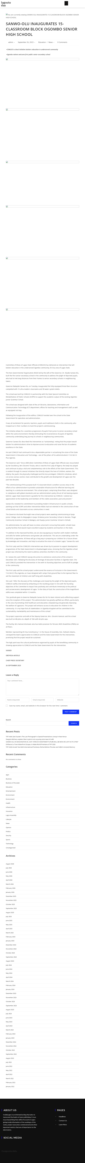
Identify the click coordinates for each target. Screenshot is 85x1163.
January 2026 (10, 892)
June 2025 (9, 920)
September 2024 (11, 957)
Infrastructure (10, 807)
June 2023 (9, 1018)
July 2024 (9, 965)
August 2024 (10, 961)
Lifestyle (8, 819)
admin (10, 42)
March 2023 (10, 1030)
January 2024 (10, 989)
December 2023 (11, 993)
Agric (7, 775)
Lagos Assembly (11, 815)
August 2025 (10, 912)
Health (8, 803)
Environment (10, 795)
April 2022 (9, 1074)
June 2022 (9, 1066)
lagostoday (6, 4)
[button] (66, 3)
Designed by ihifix (9, 1151)
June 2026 (9, 872)
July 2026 (9, 868)
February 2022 (10, 1082)
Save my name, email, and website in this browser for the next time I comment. (38, 706)
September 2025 (11, 908)
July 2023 (9, 1014)
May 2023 (9, 1022)
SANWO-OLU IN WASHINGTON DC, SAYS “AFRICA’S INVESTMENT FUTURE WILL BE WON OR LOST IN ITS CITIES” (42, 742)
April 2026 (9, 880)
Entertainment (10, 791)
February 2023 (10, 1034)
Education (42, 42)
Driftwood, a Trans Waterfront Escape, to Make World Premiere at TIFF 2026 (30, 744)
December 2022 (11, 1042)
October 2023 (10, 1001)
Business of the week (13, 783)
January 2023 (10, 1038)
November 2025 (11, 900)
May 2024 (9, 973)
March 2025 (10, 933)
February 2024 (10, 985)
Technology (10, 844)
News (50, 42)
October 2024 (10, 953)
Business (9, 779)
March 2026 (10, 884)
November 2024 (11, 949)
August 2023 (10, 1010)
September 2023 (11, 1006)
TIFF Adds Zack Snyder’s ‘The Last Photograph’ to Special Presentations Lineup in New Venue (36, 737)
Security (8, 835)
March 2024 (10, 981)
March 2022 (10, 1078)
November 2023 (11, 997)
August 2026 (10, 864)
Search (8, 720)
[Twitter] (4, 1144)
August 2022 (10, 1058)
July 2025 (9, 916)
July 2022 (9, 1062)
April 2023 (9, 1026)
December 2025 (11, 896)
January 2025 (10, 941)
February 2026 (10, 888)
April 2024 (9, 977)
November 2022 (11, 1046)
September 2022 (11, 1054)
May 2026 (9, 876)
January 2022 (10, 1086)
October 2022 (10, 1050)
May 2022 (9, 1070)
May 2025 (9, 925)
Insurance (9, 811)
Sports (8, 840)
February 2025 (10, 937)
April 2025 (9, 929)
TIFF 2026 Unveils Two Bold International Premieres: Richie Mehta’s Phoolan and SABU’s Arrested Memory (40, 747)
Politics (8, 831)
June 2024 (9, 969)
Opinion (8, 827)
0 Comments (62, 42)
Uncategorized (10, 848)
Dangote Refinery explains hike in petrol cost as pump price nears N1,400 (30, 739)
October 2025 (10, 904)
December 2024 (11, 945)
